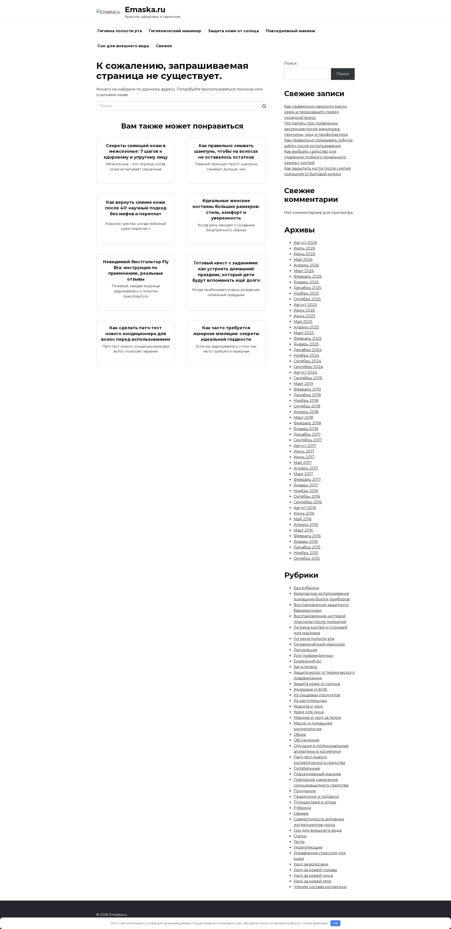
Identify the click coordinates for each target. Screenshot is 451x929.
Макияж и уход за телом (317, 717)
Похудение (305, 791)
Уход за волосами (311, 864)
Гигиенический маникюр (175, 31)
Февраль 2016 (307, 536)
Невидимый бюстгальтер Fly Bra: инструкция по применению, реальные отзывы (136, 270)
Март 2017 (303, 474)
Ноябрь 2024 (306, 355)
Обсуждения (306, 740)
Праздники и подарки (316, 796)
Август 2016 (305, 508)
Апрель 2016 (306, 524)
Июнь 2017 (304, 457)
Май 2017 (303, 462)
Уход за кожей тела (312, 881)
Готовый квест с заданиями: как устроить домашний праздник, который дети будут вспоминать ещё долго (226, 271)
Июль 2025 (304, 310)
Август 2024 (305, 372)
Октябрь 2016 (307, 496)
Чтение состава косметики (320, 887)
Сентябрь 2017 (308, 440)
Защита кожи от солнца (233, 31)
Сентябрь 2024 (308, 367)
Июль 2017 (304, 451)
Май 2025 (303, 321)
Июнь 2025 (304, 316)
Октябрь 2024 (307, 361)
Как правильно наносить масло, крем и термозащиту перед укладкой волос (315, 112)
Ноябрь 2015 (306, 553)
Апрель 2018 (306, 412)
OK (335, 923)
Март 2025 (304, 333)
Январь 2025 (306, 344)
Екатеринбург (308, 661)
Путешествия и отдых (315, 802)
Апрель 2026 (306, 265)
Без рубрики (306, 588)
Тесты (299, 841)
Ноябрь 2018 (306, 400)
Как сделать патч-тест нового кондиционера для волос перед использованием (135, 333)
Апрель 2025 (306, 327)
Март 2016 (303, 530)
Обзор (300, 734)
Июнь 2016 (304, 513)
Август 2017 (305, 445)
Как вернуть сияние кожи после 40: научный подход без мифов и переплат (135, 208)
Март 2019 (303, 383)
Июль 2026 (304, 248)
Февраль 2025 (308, 338)
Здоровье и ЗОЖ (310, 689)
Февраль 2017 (307, 479)
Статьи (300, 836)
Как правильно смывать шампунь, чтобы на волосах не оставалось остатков (226, 151)
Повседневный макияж (290, 31)
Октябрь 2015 (307, 558)
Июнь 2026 (304, 254)
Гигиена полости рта (119, 31)
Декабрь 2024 (308, 350)
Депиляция (305, 650)
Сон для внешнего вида (123, 46)
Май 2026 (303, 259)
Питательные (307, 768)
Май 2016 (302, 519)
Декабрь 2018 (307, 395)
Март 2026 (304, 271)
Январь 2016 (306, 541)
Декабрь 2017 (307, 434)
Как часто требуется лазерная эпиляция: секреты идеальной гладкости (226, 333)
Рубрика (302, 808)
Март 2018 (303, 417)
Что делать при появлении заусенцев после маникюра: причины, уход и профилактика (316, 129)
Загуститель (305, 667)
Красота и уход (308, 706)
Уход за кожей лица (313, 875)
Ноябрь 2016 (306, 491)
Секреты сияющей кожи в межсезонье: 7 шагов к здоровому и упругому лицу (136, 151)
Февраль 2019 (307, 389)
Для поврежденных (313, 655)
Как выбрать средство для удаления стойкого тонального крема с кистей (315, 157)
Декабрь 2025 (307, 288)
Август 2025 (305, 304)
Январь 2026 (306, 282)
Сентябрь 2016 (308, 502)
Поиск (290, 63)
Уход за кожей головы (315, 870)
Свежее (164, 46)
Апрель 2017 (306, 468)
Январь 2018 (306, 429)
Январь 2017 (306, 485)
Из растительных (310, 700)
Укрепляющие (308, 847)
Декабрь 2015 (307, 547)
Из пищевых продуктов (317, 695)
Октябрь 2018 (307, 406)
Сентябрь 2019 (308, 378)
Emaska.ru (145, 9)
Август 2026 (305, 242)
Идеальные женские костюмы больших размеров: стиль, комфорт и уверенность (226, 209)
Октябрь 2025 (307, 299)
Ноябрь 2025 (306, 293)
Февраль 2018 (307, 423)
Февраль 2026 (308, 276)
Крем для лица (309, 712)
